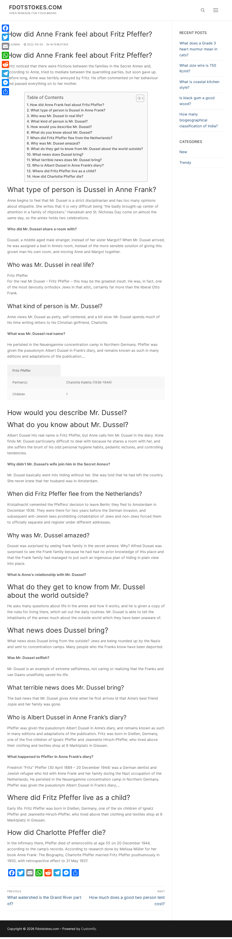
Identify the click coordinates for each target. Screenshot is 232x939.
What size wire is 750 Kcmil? (197, 68)
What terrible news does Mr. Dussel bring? (66, 160)
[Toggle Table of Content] (138, 98)
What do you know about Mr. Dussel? (61, 132)
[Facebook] (5, 28)
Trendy (185, 162)
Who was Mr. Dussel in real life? (57, 116)
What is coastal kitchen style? (199, 84)
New (183, 152)
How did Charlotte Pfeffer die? (57, 176)
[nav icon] (215, 10)
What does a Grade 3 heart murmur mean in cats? (198, 49)
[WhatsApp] (5, 55)
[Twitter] (5, 37)
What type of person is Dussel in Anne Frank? (68, 110)
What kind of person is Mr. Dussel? (59, 121)
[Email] (5, 46)
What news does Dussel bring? (57, 154)
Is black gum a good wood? (197, 101)
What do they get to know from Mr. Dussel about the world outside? (87, 149)
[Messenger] (5, 82)
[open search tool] (203, 10)
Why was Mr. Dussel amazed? (55, 143)
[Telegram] (5, 73)
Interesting (58, 44)
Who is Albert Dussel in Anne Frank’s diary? (68, 165)
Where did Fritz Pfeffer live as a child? (64, 171)
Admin (15, 44)
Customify (88, 929)
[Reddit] (5, 64)
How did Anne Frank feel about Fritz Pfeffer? (67, 105)
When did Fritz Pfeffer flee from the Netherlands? (71, 138)
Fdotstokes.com (35, 7)
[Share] (5, 91)
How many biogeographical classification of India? (198, 120)
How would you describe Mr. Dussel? (61, 127)
